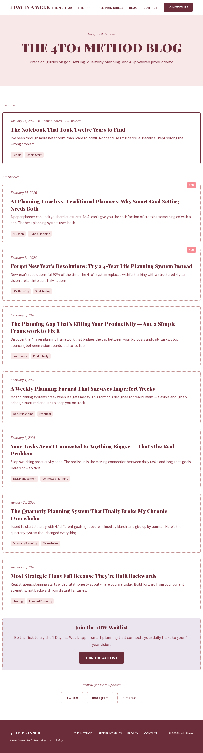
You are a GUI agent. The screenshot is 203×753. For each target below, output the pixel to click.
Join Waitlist (178, 7)
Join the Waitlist (101, 658)
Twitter (72, 697)
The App (84, 8)
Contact (150, 8)
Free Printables (110, 8)
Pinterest (129, 697)
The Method (62, 8)
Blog (133, 8)
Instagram (100, 697)
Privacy (132, 733)
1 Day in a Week (30, 7)
